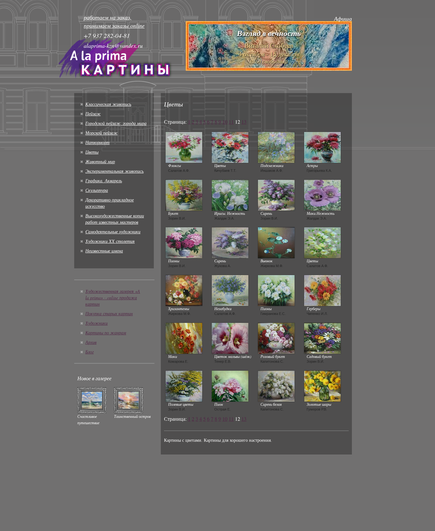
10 (224, 121)
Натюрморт (97, 142)
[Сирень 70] (230, 241)
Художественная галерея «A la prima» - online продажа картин (112, 297)
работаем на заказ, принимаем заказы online (114, 21)
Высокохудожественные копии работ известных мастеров (114, 219)
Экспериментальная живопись (114, 171)
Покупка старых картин (109, 313)
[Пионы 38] (276, 289)
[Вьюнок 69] (276, 241)
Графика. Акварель (103, 181)
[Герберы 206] (322, 289)
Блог (89, 352)
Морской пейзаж (101, 133)
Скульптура (96, 190)
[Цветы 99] (230, 146)
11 (231, 121)
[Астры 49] (322, 146)
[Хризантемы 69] (184, 289)
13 (243, 121)
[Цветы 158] (322, 241)
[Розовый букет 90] (276, 337)
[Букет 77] (184, 194)
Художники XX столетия (110, 241)
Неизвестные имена (104, 251)
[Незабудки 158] (230, 289)
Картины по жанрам (105, 333)
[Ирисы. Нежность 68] (230, 194)
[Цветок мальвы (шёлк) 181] (230, 337)
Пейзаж (93, 114)
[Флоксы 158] (184, 146)
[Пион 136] (230, 385)
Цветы (91, 152)
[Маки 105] (184, 337)
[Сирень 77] (276, 194)
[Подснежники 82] (276, 146)
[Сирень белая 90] (276, 385)
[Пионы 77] (184, 241)
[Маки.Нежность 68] (322, 194)
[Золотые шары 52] (322, 385)
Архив (90, 342)
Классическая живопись (108, 104)
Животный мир (100, 161)
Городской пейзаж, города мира (115, 123)
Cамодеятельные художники (112, 232)
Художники (96, 323)
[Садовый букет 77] (322, 337)
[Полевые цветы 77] (184, 385)
